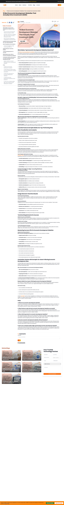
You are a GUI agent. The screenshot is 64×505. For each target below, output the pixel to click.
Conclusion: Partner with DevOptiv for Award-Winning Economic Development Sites (9, 58)
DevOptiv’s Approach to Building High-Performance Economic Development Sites (10, 35)
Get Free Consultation (52, 373)
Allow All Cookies (50, 503)
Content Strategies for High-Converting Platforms (9, 46)
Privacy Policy (6, 503)
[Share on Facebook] (9, 22)
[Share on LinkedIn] (11, 22)
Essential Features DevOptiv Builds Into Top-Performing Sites (9, 42)
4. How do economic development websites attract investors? (9, 78)
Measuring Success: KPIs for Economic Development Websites (9, 55)
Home (16, 5)
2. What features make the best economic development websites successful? (10, 70)
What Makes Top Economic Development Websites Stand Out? (8, 29)
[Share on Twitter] (7, 22)
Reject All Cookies (59, 503)
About (20, 5)
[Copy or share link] (13, 22)
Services (24, 5)
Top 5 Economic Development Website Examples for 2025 (9, 32)
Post (19, 340)
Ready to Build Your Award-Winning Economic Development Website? (10, 62)
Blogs (34, 5)
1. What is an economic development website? (8, 67)
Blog (4, 11)
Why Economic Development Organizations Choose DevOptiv (10, 39)
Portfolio (30, 5)
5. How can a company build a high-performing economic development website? (9, 82)
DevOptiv (23, 296)
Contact (38, 5)
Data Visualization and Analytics (9, 44)
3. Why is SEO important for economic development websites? (9, 74)
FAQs (4, 65)
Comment (19, 335)
